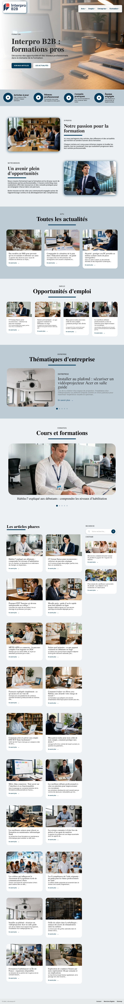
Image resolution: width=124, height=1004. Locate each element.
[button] (57, 409)
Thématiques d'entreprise (62, 359)
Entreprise (63, 374)
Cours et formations (62, 432)
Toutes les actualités (62, 218)
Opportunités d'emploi (62, 291)
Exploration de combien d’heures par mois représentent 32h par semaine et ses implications (62, 970)
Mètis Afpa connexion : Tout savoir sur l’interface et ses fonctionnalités (24, 785)
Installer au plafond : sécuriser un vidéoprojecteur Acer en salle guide (86, 382)
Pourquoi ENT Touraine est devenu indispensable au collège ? (22, 604)
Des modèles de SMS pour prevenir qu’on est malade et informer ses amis (23, 254)
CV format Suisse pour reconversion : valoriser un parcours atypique (18, 321)
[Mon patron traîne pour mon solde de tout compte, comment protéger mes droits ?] (76, 309)
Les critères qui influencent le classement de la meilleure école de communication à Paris (23, 878)
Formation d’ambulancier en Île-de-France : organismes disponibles (23, 969)
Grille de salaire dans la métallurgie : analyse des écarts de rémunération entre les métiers (62, 924)
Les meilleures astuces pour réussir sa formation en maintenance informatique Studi (24, 832)
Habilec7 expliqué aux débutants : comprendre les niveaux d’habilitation (62, 498)
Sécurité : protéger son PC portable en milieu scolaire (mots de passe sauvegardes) (100, 255)
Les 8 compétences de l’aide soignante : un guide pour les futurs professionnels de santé (63, 878)
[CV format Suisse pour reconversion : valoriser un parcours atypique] (19, 309)
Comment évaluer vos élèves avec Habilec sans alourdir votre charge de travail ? (62, 693)
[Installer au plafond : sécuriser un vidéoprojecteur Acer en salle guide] (31, 387)
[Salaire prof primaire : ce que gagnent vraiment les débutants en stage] (47, 309)
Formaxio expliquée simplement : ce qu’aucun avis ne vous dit (23, 692)
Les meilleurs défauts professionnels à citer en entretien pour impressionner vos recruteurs (104, 322)
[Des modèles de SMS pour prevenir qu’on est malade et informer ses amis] (23, 240)
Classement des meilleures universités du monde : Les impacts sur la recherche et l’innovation (101, 586)
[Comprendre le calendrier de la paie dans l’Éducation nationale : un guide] (61, 240)
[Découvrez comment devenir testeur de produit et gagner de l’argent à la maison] (101, 547)
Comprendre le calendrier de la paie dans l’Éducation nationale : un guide (61, 254)
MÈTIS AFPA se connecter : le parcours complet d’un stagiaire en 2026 (24, 648)
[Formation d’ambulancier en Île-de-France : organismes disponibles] (24, 955)
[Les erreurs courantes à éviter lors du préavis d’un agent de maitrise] (64, 816)
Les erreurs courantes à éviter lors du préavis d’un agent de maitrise (62, 831)
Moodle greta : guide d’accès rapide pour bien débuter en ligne (62, 604)
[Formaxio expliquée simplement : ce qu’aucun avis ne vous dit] (24, 677)
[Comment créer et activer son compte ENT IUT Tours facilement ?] (24, 724)
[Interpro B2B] (14, 7)
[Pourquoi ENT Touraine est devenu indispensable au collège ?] (24, 589)
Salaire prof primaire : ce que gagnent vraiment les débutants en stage (47, 321)
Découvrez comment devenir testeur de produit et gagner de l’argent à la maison (100, 557)
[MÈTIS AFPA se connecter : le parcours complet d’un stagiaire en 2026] (24, 633)
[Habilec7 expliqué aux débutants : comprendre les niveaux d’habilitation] (62, 469)
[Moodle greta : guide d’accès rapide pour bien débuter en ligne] (64, 589)
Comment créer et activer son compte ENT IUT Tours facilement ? (23, 738)
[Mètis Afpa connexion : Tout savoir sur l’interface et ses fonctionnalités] (24, 770)
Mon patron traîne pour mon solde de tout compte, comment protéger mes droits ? (76, 322)
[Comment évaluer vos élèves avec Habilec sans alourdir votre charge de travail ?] (64, 677)
